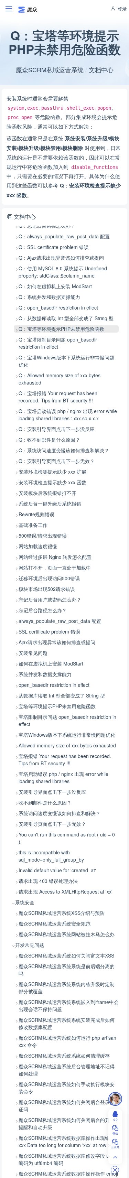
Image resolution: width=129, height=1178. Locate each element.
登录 (121, 8)
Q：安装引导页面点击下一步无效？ (57, 460)
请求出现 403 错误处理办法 (48, 880)
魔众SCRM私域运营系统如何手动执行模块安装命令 (67, 1088)
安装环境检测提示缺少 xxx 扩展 (52, 471)
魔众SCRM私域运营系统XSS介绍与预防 (62, 912)
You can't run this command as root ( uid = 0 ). (67, 838)
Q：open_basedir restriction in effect (58, 307)
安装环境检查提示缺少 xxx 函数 (52, 482)
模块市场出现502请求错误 (47, 588)
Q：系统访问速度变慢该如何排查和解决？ (64, 450)
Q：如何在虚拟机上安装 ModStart (55, 286)
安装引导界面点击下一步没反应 (52, 791)
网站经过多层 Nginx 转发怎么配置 (55, 556)
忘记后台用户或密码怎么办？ (50, 599)
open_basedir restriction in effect (54, 684)
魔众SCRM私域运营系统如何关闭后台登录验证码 (67, 1106)
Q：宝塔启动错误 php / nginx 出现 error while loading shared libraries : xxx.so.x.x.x (68, 415)
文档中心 (101, 69)
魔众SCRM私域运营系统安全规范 (54, 923)
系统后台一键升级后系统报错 (50, 503)
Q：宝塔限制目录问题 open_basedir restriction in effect (58, 343)
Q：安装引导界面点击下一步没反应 (57, 428)
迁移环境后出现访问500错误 (49, 578)
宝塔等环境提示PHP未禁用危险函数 (57, 706)
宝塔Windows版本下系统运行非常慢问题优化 (67, 734)
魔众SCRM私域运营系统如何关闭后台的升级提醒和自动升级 (67, 1123)
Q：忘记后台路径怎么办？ (47, 225)
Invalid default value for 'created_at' (57, 870)
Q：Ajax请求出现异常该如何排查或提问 (61, 257)
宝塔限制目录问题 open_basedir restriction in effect (67, 720)
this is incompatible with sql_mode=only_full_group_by (51, 856)
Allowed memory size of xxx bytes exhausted (67, 745)
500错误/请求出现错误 (43, 535)
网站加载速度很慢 (38, 546)
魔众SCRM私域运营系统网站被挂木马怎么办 (67, 934)
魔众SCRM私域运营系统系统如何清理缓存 (64, 1055)
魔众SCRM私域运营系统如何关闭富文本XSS (66, 955)
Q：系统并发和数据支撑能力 (49, 296)
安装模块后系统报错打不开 (47, 492)
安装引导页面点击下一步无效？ (52, 823)
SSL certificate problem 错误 (49, 631)
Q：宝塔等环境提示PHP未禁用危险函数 (61, 328)
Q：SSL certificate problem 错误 (54, 247)
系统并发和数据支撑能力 (45, 674)
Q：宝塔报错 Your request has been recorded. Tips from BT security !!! (58, 397)
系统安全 (24, 902)
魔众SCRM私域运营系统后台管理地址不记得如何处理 (67, 1070)
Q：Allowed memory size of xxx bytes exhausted (59, 379)
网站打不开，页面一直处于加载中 (55, 567)
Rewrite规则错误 (36, 514)
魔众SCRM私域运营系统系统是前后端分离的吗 (67, 970)
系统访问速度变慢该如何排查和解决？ (59, 813)
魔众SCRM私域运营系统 (50, 69)
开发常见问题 (29, 944)
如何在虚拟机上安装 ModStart (51, 663)
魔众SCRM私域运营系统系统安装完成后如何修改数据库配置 (67, 1023)
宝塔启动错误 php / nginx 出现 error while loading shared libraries (63, 777)
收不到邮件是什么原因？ (45, 802)
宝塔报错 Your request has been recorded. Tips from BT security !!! (65, 760)
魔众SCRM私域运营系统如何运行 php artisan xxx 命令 (67, 1041)
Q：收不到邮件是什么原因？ (49, 439)
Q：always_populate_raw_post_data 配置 (64, 236)
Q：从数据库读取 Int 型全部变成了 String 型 (66, 318)
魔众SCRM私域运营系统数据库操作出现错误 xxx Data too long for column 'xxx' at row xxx (67, 1141)
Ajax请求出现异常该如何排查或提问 (57, 642)
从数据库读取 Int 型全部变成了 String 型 (62, 695)
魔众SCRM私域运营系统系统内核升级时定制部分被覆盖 (67, 988)
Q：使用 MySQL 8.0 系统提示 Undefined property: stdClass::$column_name (63, 272)
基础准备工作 (33, 524)
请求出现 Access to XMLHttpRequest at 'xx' (65, 891)
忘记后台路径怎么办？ (43, 610)
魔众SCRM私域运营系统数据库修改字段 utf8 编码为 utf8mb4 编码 (67, 1159)
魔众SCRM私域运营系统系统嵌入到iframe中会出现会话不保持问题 (69, 1005)
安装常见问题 (33, 652)
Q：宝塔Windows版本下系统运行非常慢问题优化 (66, 361)
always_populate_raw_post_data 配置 (60, 620)
